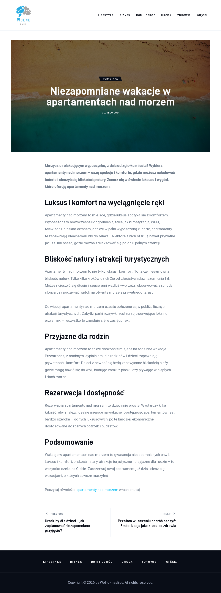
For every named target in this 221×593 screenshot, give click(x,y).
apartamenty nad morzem (97, 490)
